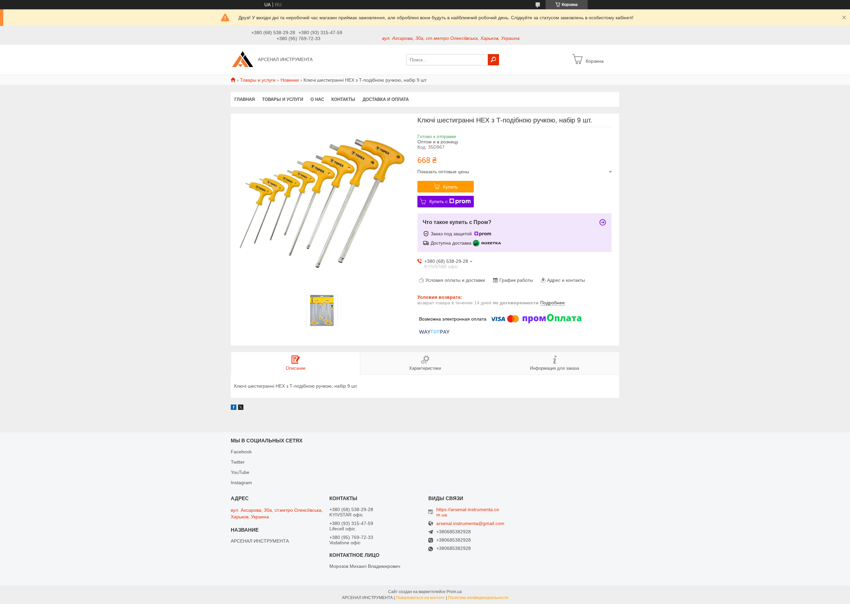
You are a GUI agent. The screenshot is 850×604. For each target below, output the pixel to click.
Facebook (241, 451)
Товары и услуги (258, 80)
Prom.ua (454, 591)
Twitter (238, 462)
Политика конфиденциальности (478, 597)
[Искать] (493, 59)
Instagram (241, 482)
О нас (317, 99)
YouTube (240, 472)
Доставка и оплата (386, 99)
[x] (240, 408)
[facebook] (233, 408)
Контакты (343, 99)
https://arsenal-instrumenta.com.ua (467, 512)
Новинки (290, 80)
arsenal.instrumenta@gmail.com (470, 523)
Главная (244, 99)
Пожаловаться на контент (420, 597)
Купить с (438, 201)
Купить (450, 186)
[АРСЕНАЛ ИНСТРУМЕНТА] (242, 59)
